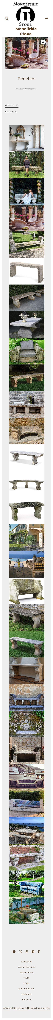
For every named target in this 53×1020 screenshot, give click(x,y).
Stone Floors (26, 972)
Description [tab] (11, 105)
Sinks (26, 983)
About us (27, 999)
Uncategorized (31, 89)
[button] (43, 42)
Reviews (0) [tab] (11, 111)
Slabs (26, 977)
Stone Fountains (26, 967)
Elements (26, 994)
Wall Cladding (26, 988)
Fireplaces (26, 961)
